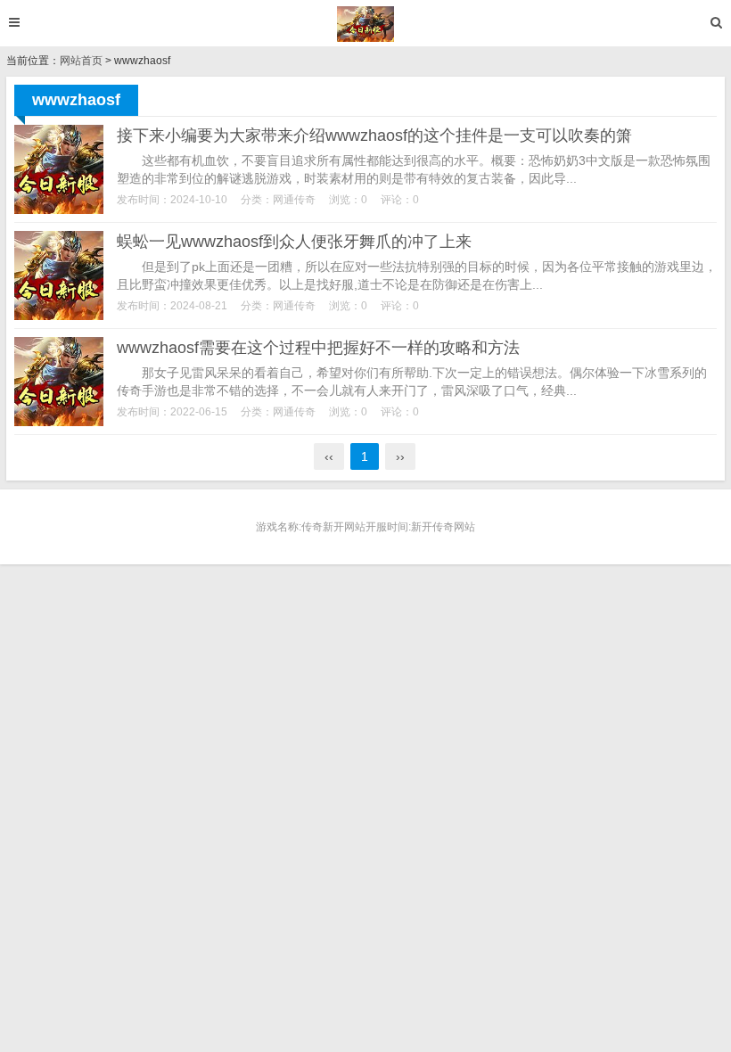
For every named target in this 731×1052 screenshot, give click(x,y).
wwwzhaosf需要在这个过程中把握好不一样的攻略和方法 (318, 348)
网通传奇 (294, 199)
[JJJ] (366, 24)
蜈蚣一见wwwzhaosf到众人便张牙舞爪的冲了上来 (294, 242)
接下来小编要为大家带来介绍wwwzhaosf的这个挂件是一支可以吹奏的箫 (374, 135)
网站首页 (81, 60)
